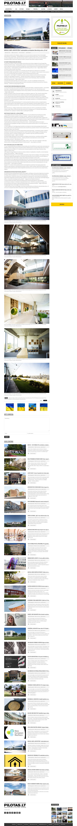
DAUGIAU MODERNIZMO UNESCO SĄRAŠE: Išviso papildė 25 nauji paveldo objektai (62, 195)
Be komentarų (15, 52)
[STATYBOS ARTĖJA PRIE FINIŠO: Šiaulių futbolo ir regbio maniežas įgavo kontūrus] (64, 813)
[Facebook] (7, 813)
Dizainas (28, 9)
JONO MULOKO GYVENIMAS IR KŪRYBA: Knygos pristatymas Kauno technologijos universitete (38, 642)
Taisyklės (63, 824)
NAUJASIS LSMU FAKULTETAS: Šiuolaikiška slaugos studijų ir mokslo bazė (38, 713)
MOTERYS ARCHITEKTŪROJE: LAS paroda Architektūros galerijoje (38, 656)
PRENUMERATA (58, 90)
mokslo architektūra (8, 399)
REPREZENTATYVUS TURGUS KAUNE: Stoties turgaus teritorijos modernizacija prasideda (38, 487)
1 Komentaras (38, 461)
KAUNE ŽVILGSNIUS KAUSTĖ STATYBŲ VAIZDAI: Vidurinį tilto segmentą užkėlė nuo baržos (65, 75)
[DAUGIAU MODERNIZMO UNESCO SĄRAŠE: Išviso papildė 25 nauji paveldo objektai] (53, 817)
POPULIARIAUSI (61, 48)
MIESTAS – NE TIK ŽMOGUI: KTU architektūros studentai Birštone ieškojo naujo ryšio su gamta (38, 445)
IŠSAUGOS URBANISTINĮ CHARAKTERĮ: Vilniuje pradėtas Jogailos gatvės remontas (62, 189)
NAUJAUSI (54, 48)
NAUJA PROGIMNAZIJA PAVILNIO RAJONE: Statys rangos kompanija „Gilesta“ (38, 459)
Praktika (36, 9)
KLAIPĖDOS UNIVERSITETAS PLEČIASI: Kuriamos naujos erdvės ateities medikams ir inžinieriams (38, 586)
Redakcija (20, 824)
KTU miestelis (36, 397)
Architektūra (8, 9)
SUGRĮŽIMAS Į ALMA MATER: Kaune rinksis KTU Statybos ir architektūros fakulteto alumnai (38, 628)
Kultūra (43, 9)
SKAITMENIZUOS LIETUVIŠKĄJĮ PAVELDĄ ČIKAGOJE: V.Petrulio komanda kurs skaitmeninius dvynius (38, 671)
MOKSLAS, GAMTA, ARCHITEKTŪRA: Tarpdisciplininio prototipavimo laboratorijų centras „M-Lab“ (38, 741)
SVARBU (57, 94)
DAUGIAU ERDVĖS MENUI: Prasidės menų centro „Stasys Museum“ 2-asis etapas (65, 63)
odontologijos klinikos (62, 186)
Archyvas (56, 824)
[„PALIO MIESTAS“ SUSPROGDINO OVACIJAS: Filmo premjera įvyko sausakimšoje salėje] (64, 821)
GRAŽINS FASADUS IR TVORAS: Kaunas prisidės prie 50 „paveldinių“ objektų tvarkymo (62, 184)
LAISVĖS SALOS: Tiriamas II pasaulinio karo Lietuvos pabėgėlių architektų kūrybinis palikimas (38, 473)
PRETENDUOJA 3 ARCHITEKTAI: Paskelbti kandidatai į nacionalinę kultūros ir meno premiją (38, 699)
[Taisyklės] (19, 813)
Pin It (41, 400)
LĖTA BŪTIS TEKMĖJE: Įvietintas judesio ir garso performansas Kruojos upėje (65, 57)
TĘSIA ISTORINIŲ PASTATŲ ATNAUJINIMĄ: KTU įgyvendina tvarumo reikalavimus (38, 543)
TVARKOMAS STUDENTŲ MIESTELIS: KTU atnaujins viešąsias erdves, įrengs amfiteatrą (38, 685)
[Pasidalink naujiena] (10, 813)
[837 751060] (15, 813)
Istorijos (50, 9)
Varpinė (55, 9)
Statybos (21, 9)
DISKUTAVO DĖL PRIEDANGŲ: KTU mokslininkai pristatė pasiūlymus (38, 755)
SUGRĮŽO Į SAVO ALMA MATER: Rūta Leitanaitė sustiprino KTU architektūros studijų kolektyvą (38, 614)
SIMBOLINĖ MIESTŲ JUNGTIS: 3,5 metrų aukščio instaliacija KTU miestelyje (38, 558)
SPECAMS (69, 48)
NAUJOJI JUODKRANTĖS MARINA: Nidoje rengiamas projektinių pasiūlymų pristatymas (38, 784)
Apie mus (26, 824)
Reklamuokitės (33, 824)
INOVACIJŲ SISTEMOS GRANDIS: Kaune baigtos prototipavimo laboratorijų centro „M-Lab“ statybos (38, 769)
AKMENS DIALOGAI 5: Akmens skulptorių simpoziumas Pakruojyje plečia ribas (65, 50)
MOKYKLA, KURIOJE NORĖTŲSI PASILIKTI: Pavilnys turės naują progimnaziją (38, 572)
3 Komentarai (38, 616)
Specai (61, 9)
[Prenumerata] (5, 813)
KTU (33, 397)
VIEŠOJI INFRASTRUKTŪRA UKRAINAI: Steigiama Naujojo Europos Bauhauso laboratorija (38, 727)
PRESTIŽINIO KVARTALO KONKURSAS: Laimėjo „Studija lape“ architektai (62, 167)
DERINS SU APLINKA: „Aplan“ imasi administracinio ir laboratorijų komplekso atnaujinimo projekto (38, 515)
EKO (16, 9)
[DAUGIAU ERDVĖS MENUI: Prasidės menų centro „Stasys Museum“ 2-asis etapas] (53, 809)
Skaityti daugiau (32, 453)
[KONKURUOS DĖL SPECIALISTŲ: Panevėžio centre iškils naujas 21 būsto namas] (70, 813)
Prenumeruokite (43, 824)
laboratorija (41, 397)
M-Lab (45, 397)
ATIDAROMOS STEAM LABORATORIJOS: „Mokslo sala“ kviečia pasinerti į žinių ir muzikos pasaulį (38, 600)
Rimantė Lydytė (23, 399)
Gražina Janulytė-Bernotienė (20, 397)
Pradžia (14, 824)
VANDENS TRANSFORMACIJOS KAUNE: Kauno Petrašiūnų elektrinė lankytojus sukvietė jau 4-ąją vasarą (41, 11)
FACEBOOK (57, 98)
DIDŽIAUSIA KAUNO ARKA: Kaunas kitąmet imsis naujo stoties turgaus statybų (38, 529)
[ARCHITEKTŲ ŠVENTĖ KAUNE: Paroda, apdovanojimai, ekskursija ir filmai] (70, 821)
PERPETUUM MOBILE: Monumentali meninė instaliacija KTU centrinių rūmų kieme (38, 501)
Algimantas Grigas (11, 397)
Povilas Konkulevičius (16, 399)
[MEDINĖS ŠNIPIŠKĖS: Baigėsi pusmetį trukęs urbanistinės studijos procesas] (70, 817)
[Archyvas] (17, 813)
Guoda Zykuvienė (28, 397)
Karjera (50, 824)
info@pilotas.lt (57, 103)
